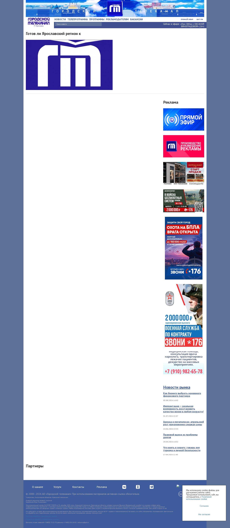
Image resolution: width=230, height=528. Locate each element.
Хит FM (200, 19)
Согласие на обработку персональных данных (42, 519)
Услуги (57, 487)
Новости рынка (176, 387)
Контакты (78, 487)
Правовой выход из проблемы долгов (180, 436)
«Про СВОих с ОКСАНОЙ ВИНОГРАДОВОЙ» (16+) (192, 25)
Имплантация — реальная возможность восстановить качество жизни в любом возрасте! (183, 408)
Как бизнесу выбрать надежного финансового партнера (182, 395)
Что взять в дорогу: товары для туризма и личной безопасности (181, 449)
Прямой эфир (187, 19)
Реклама (102, 487)
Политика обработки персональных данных (41, 516)
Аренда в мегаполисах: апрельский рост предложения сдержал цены (183, 423)
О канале (37, 487)
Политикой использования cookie (199, 497)
